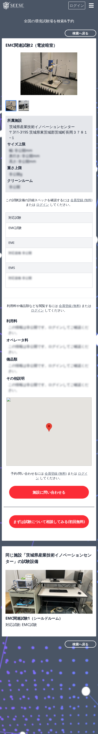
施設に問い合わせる (49, 492)
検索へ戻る (80, 33)
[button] (49, 427)
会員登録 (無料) (81, 200)
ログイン (77, 5)
